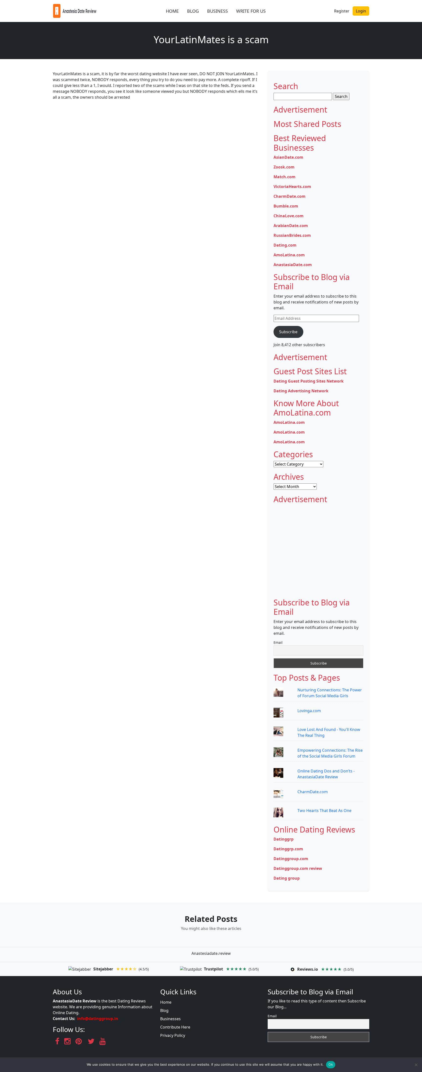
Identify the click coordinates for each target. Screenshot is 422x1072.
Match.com (284, 176)
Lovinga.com (309, 710)
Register (341, 11)
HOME (172, 11)
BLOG (193, 11)
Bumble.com (286, 206)
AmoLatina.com (289, 255)
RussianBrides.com (292, 235)
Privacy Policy (172, 1035)
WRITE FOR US (251, 11)
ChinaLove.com (289, 216)
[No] (415, 1064)
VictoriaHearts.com (292, 186)
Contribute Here (175, 1027)
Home (165, 1002)
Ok (330, 1064)
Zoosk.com (284, 167)
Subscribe (288, 331)
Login (361, 11)
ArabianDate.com (291, 225)
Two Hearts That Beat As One (324, 810)
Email (278, 642)
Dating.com (285, 245)
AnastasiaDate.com (293, 264)
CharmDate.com (290, 196)
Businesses (170, 1018)
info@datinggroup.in (97, 1018)
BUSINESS (217, 11)
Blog (164, 1010)
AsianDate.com (288, 157)
